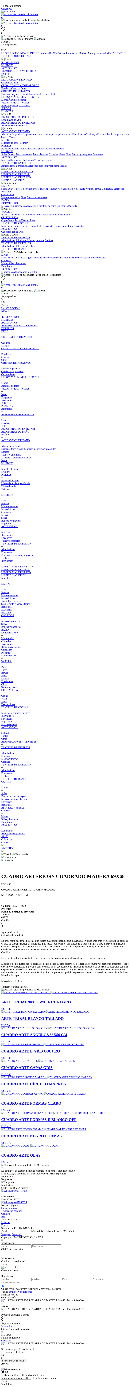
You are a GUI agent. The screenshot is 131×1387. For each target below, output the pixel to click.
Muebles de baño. (10, 142)
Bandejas (6, 88)
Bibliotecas (107, 188)
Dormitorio (6, 266)
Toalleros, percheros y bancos (16, 457)
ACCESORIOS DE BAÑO (15, 131)
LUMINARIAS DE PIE (13, 180)
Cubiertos (6, 231)
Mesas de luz (7, 206)
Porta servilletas (76, 226)
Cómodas (20, 206)
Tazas (11, 214)
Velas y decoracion (43, 160)
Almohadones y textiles (25, 272)
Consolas (53, 154)
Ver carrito (6, 1326)
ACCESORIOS (9, 68)
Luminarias (7, 272)
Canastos (15, 88)
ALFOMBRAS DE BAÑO (15, 125)
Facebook (17, 1234)
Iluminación (16, 160)
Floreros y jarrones (10, 94)
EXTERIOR (7, 74)
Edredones (21, 165)
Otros (24, 88)
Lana (3, 119)
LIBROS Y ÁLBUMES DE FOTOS (20, 97)
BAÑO (53, 53)
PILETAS (6, 145)
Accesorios (24, 105)
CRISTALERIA (9, 217)
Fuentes (32, 214)
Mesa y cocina (95, 53)
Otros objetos (50, 94)
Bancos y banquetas (82, 154)
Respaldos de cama (46, 206)
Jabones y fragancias (11, 134)
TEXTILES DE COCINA (14, 223)
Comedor (6, 260)
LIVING (5, 185)
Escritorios (119, 188)
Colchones (62, 206)
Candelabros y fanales (32, 94)
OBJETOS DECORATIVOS (16, 91)
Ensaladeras (42, 214)
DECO (34, 53)
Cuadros (5, 82)
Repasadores (61, 226)
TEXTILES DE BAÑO (13, 249)
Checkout (6, 1340)
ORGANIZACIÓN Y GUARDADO (20, 85)
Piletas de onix (56, 148)
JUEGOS (6, 108)
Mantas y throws (35, 240)
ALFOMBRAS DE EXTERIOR (18, 122)
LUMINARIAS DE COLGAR (17, 171)
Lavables (11, 119)
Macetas (5, 160)
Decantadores (28, 220)
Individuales (37, 226)
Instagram (6, 1234)
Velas (4, 105)
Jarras (24, 214)
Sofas (4, 154)
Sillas (68, 154)
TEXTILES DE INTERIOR (15, 237)
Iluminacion (72, 53)
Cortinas (49, 240)
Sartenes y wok (62, 214)
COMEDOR (7, 194)
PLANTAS (7, 111)
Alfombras (43, 53)
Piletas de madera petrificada (34, 148)
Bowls (17, 214)
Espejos (14, 82)
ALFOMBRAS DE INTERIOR (17, 117)
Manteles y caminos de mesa (15, 226)
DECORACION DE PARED (16, 79)
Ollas (51, 214)
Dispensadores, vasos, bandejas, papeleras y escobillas (50, 134)
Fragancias (12, 105)
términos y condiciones (20, 1291)
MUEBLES (7, 65)
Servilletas (49, 226)
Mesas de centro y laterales (45, 257)
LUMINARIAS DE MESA (15, 174)
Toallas (63, 165)
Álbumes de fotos (17, 99)
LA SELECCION (10, 53)
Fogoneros (28, 160)
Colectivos (6, 8)
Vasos (12, 137)
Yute (19, 119)
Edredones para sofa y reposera (43, 165)
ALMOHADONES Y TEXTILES (19, 71)
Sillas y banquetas (17, 263)
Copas (4, 220)
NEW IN (25, 53)
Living (4, 254)
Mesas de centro (24, 154)
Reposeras (98, 154)
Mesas (62, 154)
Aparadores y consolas (60, 188)
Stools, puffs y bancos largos (86, 188)
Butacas (11, 154)
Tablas (15, 231)
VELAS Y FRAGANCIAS (15, 102)
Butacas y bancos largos (20, 257)
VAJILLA (6, 211)
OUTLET (19, 56)
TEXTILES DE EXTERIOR (16, 163)
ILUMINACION (10, 62)
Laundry (24, 142)
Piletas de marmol (10, 148)
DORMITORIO (9, 203)
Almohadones (8, 165)
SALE (28, 56)
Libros (4, 99)
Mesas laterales (40, 154)
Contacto (5, 842)
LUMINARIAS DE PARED (16, 177)
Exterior (61, 53)
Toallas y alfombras (96, 134)
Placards (72, 206)
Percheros (6, 191)
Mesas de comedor (10, 197)
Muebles (83, 53)
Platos (4, 214)
